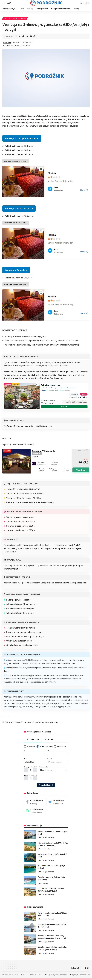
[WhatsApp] (35, 811)
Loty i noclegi (9, 18)
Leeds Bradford (35, 375)
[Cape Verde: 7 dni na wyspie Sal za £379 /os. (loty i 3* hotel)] (30, 891)
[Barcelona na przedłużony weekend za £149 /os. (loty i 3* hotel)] (30, 950)
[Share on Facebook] (15, 36)
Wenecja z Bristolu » (16, 270)
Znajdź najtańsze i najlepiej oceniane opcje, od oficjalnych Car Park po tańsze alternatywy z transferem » (43, 548)
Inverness (21, 375)
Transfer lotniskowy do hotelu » (21, 628)
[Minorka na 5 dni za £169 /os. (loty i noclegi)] (30, 868)
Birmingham (33, 372)
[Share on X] (19, 36)
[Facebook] (35, 802)
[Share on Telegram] (27, 36)
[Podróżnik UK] (46, 3)
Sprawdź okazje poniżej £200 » (20, 526)
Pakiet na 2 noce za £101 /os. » (19, 154)
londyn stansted (27, 722)
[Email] (30, 36)
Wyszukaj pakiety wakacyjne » (20, 517)
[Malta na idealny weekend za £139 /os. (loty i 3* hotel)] (30, 916)
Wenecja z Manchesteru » (19, 208)
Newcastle (33, 378)
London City (50, 375)
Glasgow (83, 372)
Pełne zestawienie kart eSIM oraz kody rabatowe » (30, 502)
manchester (39, 722)
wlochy (55, 722)
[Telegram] (57, 802)
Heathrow (72, 375)
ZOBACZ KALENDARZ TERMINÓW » (15, 161)
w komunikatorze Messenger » (20, 604)
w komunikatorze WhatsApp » (20, 608)
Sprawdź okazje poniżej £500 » (20, 530)
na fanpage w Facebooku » (18, 600)
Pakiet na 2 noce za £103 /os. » (19, 216)
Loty (39, 883)
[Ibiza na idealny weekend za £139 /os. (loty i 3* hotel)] (30, 927)
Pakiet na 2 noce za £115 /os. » (18, 278)
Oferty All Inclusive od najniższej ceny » (25, 636)
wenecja (48, 722)
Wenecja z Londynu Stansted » (21, 138)
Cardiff (53, 372)
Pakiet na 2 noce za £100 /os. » (19, 146)
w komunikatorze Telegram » (20, 613)
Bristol (45, 372)
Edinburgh (63, 372)
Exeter (73, 372)
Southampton (56, 378)
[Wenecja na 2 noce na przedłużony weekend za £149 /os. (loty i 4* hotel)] (30, 939)
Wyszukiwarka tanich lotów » (20, 641)
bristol (11, 722)
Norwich (44, 378)
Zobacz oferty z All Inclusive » (20, 521)
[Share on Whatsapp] (23, 36)
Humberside (9, 375)
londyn (17, 722)
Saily (8, 489)
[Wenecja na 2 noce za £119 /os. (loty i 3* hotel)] (30, 834)
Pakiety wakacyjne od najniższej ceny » (24, 632)
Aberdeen (8, 372)
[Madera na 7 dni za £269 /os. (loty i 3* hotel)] (30, 857)
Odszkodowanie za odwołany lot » (22, 645)
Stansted (8, 378)
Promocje (22, 18)
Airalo (9, 493)
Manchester (20, 378)
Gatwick (62, 375)
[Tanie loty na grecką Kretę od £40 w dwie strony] (30, 880)
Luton (82, 375)
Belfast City (20, 372)
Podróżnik (7, 42)
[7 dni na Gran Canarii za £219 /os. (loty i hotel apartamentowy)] (30, 846)
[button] (4, 3)
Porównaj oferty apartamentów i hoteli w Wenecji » (28, 426)
